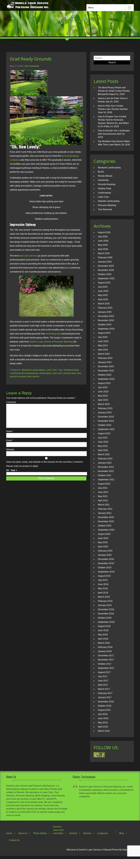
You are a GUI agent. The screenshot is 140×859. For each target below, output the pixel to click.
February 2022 (105, 458)
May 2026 (103, 245)
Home (9, 833)
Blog (121, 833)
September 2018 (106, 622)
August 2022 (104, 433)
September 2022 (106, 429)
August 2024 (104, 333)
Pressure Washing (107, 205)
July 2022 (103, 437)
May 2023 (103, 396)
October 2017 (104, 664)
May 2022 (103, 446)
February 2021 (105, 509)
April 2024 (103, 349)
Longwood (102, 833)
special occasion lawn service (24, 376)
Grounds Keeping (106, 184)
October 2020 (104, 525)
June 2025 (103, 291)
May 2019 (103, 588)
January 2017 (105, 697)
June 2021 (103, 492)
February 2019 (105, 601)
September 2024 (106, 328)
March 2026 (104, 253)
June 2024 (103, 341)
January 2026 (105, 261)
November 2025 (106, 270)
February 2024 (105, 358)
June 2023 (103, 391)
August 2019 (104, 576)
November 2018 (106, 613)
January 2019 (105, 605)
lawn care (57, 373)
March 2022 (104, 454)
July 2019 (103, 580)
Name (10, 431)
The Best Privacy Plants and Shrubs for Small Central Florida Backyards (114, 90)
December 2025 (106, 266)
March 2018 (104, 643)
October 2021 (104, 475)
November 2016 (106, 701)
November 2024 (106, 320)
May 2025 (103, 295)
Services (57, 826)
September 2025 (106, 278)
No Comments (32, 66)
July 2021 (103, 488)
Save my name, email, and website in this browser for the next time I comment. (44, 462)
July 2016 (103, 714)
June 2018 (103, 630)
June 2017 (103, 680)
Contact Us (14, 840)
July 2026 (103, 236)
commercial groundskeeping (24, 373)
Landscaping (104, 192)
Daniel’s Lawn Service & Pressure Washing (50, 341)
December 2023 (106, 366)
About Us (22, 833)
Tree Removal (105, 209)
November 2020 (106, 521)
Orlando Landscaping (108, 201)
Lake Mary (58, 833)
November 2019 (106, 563)
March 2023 (104, 404)
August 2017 (104, 672)
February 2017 (105, 693)
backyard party (71, 370)
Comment (11, 402)
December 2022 (106, 416)
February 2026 (105, 257)
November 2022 (106, 421)
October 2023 (104, 375)
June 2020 (103, 538)
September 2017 (106, 668)
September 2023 (106, 379)
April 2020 (103, 546)
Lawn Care (51, 370)
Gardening (103, 180)
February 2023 (105, 408)
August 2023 (104, 383)
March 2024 (104, 354)
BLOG (101, 171)
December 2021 (106, 467)
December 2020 (106, 517)
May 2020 (103, 542)
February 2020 (105, 551)
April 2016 (103, 726)
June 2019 (103, 584)
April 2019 (103, 592)
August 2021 (104, 484)
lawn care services (28, 255)
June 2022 (103, 442)
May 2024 (103, 345)
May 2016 (103, 722)
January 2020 (105, 555)
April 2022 (103, 450)
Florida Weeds (105, 176)
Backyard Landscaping (33, 370)
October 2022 (104, 425)
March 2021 (104, 504)
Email (9, 440)
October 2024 (104, 324)
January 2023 (105, 412)
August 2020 (104, 534)
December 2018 (106, 609)
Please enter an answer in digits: (22, 466)
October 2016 (104, 706)
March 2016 (104, 731)
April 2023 (103, 400)
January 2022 (105, 463)
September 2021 (106, 479)
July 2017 (103, 676)
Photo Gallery (40, 833)
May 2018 (103, 634)
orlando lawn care (72, 373)
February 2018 (105, 647)
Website (10, 449)
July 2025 (103, 287)
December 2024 (106, 316)
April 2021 (103, 500)
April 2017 (103, 685)
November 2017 (106, 659)
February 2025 (105, 308)
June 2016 (103, 718)
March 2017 (104, 689)
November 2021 (106, 471)
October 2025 (104, 274)
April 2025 (103, 299)
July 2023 (103, 387)
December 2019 (106, 559)
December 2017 (106, 655)
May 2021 (103, 496)
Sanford (73, 833)
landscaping (45, 373)
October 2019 (104, 567)
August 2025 (104, 282)
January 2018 (105, 651)
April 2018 (103, 639)
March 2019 (104, 597)
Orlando (87, 833)
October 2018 (104, 618)
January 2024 (105, 362)
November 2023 (106, 370)
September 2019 (106, 571)
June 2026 (103, 241)
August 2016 (104, 710)
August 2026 (104, 232)
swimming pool (53, 333)
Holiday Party (104, 188)
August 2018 (104, 626)
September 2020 (106, 530)
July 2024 (103, 337)
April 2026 (103, 249)
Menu (91, 7)
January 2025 (105, 312)
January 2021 (105, 513)
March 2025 (104, 303)
